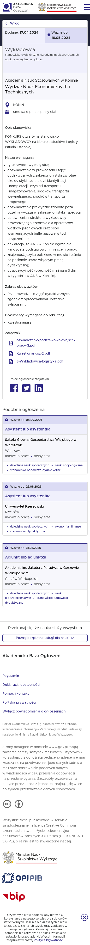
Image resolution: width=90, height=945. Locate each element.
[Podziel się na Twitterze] (26, 388)
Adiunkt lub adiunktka (25, 557)
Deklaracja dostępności (21, 685)
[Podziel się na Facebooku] (14, 388)
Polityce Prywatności (49, 940)
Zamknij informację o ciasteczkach (84, 917)
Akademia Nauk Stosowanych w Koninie (41, 80)
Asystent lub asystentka (27, 429)
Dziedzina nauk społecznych (29, 465)
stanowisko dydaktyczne (27, 531)
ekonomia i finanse (68, 526)
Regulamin (10, 676)
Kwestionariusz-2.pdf (33, 353)
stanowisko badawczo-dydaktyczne (35, 470)
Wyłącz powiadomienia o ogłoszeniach (34, 711)
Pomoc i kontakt (15, 693)
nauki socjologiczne (69, 465)
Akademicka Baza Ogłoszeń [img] (17, 7)
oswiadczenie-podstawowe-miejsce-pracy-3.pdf (46, 343)
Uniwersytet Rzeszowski (24, 506)
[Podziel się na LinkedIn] (38, 388)
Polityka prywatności (19, 702)
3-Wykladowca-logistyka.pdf (40, 361)
